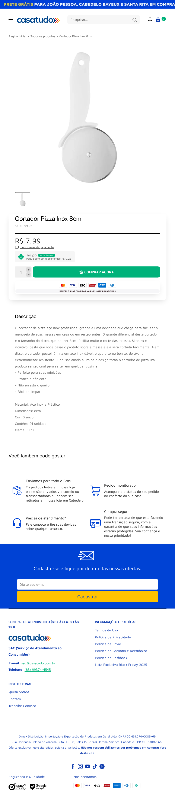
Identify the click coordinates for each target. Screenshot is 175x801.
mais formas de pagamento (37, 247)
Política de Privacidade (113, 637)
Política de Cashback (111, 658)
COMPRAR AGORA (99, 272)
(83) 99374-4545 (38, 669)
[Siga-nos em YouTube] (87, 766)
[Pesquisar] (134, 19)
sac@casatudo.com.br (38, 663)
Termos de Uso (106, 630)
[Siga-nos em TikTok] (94, 766)
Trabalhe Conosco (22, 706)
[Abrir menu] (11, 19)
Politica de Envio (108, 644)
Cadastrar (87, 596)
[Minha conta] (150, 19)
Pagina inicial (17, 36)
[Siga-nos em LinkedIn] (102, 766)
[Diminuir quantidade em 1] (28, 274)
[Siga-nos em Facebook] (73, 766)
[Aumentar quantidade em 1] (28, 269)
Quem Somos (19, 692)
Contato (15, 699)
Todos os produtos (43, 36)
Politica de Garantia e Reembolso (121, 651)
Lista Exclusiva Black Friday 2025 (121, 665)
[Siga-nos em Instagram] (80, 766)
